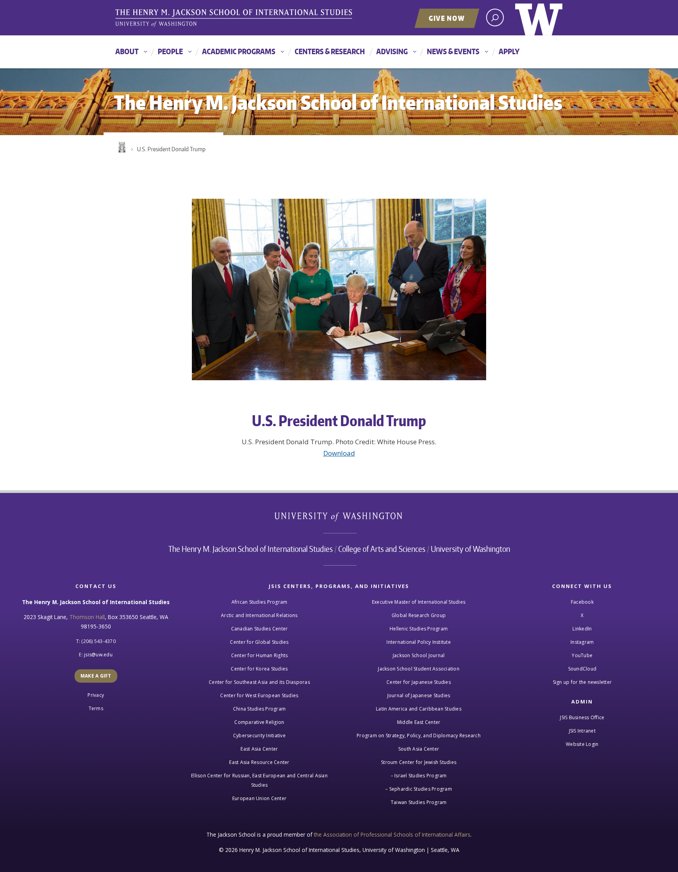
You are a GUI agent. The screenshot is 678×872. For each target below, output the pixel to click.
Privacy (95, 695)
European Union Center (259, 798)
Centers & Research (330, 51)
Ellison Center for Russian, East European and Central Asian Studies (259, 780)
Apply (509, 51)
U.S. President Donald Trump (171, 149)
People (170, 51)
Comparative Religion (259, 722)
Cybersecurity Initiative (259, 735)
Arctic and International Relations (259, 615)
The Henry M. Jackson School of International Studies (250, 549)
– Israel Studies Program (419, 775)
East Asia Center (259, 749)
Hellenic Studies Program (419, 628)
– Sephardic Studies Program (418, 789)
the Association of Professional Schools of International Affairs (392, 834)
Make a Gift (95, 675)
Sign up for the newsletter (582, 682)
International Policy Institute (418, 642)
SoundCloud (582, 668)
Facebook (582, 602)
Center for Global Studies (259, 642)
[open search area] (495, 17)
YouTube (582, 655)
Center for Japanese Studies (418, 682)
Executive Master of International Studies (418, 602)
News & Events (453, 51)
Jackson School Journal (419, 655)
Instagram (582, 642)
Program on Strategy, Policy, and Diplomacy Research (419, 735)
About (127, 51)
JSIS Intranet (582, 730)
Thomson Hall (87, 617)
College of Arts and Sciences (381, 549)
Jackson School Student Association (418, 668)
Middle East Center (419, 722)
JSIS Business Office (582, 717)
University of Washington (539, 17)
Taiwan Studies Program (419, 802)
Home (121, 147)
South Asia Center (418, 749)
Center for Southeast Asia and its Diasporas (259, 682)
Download (339, 453)
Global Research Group (419, 615)
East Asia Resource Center (259, 762)
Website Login (582, 744)
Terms (96, 708)
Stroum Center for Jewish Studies (418, 762)
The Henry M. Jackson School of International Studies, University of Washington (235, 18)
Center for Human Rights (259, 655)
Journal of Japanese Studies (418, 695)
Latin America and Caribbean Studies (418, 708)
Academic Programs (238, 51)
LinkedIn (582, 628)
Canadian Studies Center (259, 628)
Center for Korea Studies (259, 668)
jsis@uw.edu (98, 654)
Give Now (447, 18)
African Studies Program (259, 602)
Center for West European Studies (259, 695)
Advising (392, 51)
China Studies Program (259, 708)
